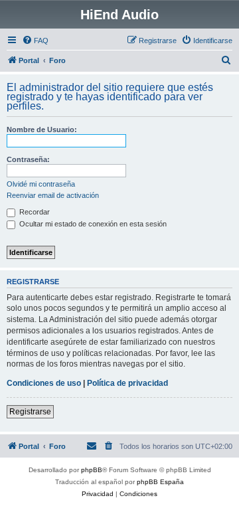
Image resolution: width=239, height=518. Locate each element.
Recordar (33, 212)
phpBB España (160, 481)
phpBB (91, 470)
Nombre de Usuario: (42, 129)
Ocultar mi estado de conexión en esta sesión (92, 224)
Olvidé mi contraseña (41, 184)
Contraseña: (28, 159)
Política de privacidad (127, 383)
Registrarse (30, 411)
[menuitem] (35, 40)
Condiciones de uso (44, 383)
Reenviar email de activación (53, 195)
